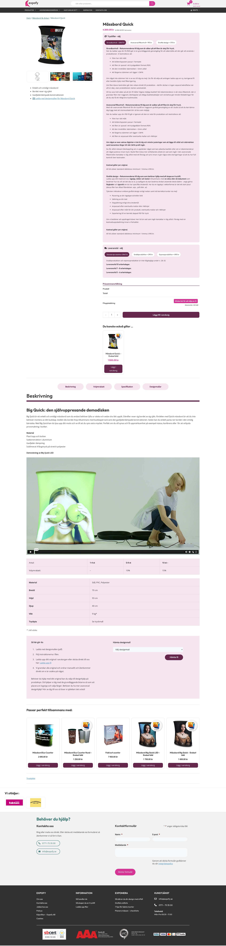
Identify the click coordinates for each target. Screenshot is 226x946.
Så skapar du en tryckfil (85, 903)
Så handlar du (81, 899)
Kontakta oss (101, 10)
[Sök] (152, 3)
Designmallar (155, 386)
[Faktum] (14, 802)
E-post (156, 834)
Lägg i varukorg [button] (113, 369)
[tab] (71, 386)
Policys (39, 911)
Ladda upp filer (82, 907)
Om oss (39, 899)
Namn (118, 834)
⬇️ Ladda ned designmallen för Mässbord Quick (53, 98)
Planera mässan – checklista (127, 911)
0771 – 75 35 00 (166, 905)
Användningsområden (49, 10)
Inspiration (87, 10)
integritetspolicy (165, 863)
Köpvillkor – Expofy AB (45, 914)
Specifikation (127, 386)
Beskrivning (70, 386)
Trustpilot (30, 778)
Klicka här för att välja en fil (186, 301)
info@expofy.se (49, 851)
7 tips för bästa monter (124, 907)
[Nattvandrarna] (35, 802)
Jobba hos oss (42, 907)
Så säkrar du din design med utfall (129, 899)
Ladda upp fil (45, 663)
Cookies (39, 918)
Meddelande (121, 845)
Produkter (29, 10)
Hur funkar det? (70, 10)
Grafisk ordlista (121, 903)
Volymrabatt (98, 386)
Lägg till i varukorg (161, 315)
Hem (28, 18)
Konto (195, 10)
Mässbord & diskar (40, 18)
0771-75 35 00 (48, 843)
